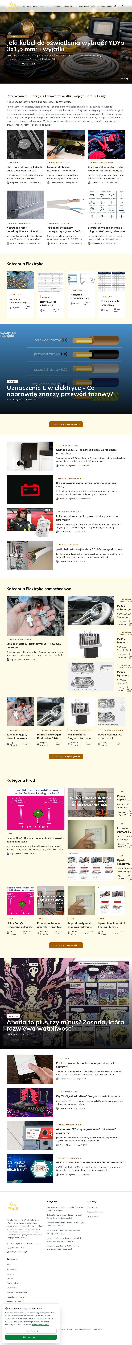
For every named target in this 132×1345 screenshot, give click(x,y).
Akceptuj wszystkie (31, 1337)
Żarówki (10, 1278)
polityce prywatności (40, 1324)
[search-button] (116, 6)
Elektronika (14, 162)
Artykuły (52, 1201)
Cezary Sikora (12, 64)
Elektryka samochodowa (62, 6)
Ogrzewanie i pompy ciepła (84, 6)
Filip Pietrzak (12, 1034)
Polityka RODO (66, 1329)
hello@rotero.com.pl (18, 1252)
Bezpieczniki (12, 1269)
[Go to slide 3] (127, 79)
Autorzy (91, 1201)
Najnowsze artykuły (29, 6)
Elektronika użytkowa (59, 162)
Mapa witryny (98, 1329)
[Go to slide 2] (124, 78)
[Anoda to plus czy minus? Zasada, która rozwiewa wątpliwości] (66, 1003)
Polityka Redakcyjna (82, 1329)
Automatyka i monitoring (20, 223)
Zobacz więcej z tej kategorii (64, 424)
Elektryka (42, 6)
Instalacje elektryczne (18, 36)
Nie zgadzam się (31, 1331)
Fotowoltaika (12, 1283)
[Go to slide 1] (122, 78)
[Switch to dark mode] (123, 6)
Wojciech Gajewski (14, 400)
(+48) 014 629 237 (17, 1248)
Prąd (49, 6)
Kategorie (12, 1258)
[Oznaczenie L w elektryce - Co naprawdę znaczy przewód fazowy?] (66, 369)
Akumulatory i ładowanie (106, 6)
